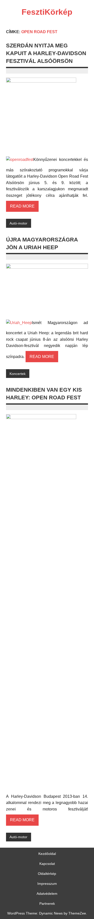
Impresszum (47, 883)
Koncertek (18, 374)
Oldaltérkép (47, 873)
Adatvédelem (47, 893)
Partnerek (47, 903)
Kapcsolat (47, 863)
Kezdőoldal (47, 853)
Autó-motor (18, 223)
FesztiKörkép (47, 11)
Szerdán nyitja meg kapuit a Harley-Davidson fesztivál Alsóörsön (46, 53)
